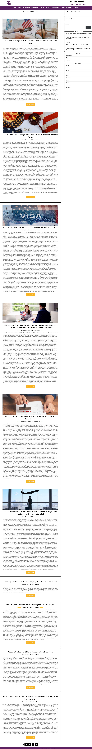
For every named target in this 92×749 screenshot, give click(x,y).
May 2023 (68, 60)
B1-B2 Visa (68, 65)
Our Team (42, 7)
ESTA (67, 75)
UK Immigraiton (34, 7)
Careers (63, 7)
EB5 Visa (68, 72)
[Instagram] (82, 1)
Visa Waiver (68, 87)
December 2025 (69, 55)
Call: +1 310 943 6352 (77, 4)
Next (36, 744)
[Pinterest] (84, 1)
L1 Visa (67, 82)
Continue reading (30, 104)
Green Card (68, 77)
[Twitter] (73, 1)
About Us (48, 7)
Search (67, 24)
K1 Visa (67, 80)
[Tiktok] (80, 1)
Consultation (69, 7)
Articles (19, 7)
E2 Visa (67, 70)
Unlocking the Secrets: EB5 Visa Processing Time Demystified (30, 652)
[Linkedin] (76, 1)
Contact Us (76, 7)
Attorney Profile (55, 7)
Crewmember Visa (69, 68)
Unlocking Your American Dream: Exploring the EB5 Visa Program (30, 605)
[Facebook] (71, 1)
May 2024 (68, 57)
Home (14, 7)
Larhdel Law (37, 45)
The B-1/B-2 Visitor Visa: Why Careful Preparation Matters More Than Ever (30, 227)
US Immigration (26, 7)
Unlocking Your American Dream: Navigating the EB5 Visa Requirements (30, 582)
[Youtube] (78, 1)
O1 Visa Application (69, 85)
